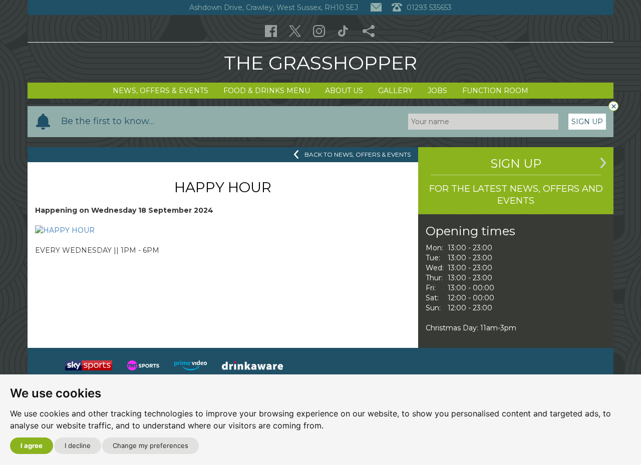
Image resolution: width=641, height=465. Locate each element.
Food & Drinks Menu (266, 90)
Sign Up (587, 121)
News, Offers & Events (160, 90)
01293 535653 (428, 7)
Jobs (437, 90)
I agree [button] (32, 445)
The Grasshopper (320, 63)
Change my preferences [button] (150, 445)
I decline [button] (78, 445)
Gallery (395, 90)
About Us (344, 90)
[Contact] (376, 7)
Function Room (495, 90)
